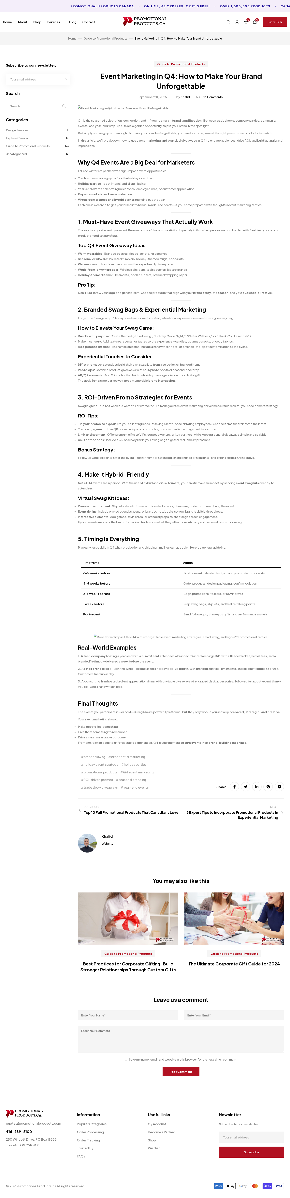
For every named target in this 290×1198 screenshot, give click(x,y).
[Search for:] (38, 106)
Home (7, 22)
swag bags (198, 604)
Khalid (185, 97)
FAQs (81, 1156)
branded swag (94, 757)
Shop (37, 22)
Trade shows (87, 178)
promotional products (100, 772)
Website (107, 843)
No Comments (212, 97)
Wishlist (154, 1148)
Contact (88, 22)
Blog (72, 22)
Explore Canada (17, 138)
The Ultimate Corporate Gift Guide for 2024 (234, 963)
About (22, 22)
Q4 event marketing (138, 772)
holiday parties (135, 764)
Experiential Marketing (175, 309)
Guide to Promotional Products (181, 64)
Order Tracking (88, 1140)
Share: (221, 787)
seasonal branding (132, 780)
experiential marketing (128, 757)
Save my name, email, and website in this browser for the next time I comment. (183, 1059)
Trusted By (85, 1148)
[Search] (64, 106)
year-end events (136, 787)
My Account (157, 1124)
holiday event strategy (101, 764)
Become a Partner (161, 1132)
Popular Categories (92, 1124)
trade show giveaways (101, 787)
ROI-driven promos (98, 780)
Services (53, 22)
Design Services (17, 130)
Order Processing (90, 1132)
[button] (275, 22)
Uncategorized (16, 154)
